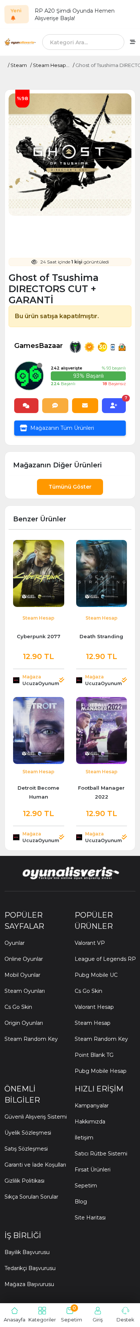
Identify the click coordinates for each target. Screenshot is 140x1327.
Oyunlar (14, 943)
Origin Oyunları (23, 1023)
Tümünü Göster (70, 486)
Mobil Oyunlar (22, 975)
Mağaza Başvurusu (29, 1284)
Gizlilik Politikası (24, 1180)
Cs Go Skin (18, 1007)
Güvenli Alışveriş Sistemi (35, 1116)
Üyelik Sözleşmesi (27, 1132)
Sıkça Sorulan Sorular (31, 1196)
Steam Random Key (31, 1039)
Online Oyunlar (23, 959)
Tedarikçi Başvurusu (30, 1268)
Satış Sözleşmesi (26, 1148)
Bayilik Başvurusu (27, 1252)
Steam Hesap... (51, 65)
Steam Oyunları (24, 991)
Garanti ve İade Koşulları (35, 1164)
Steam (18, 65)
